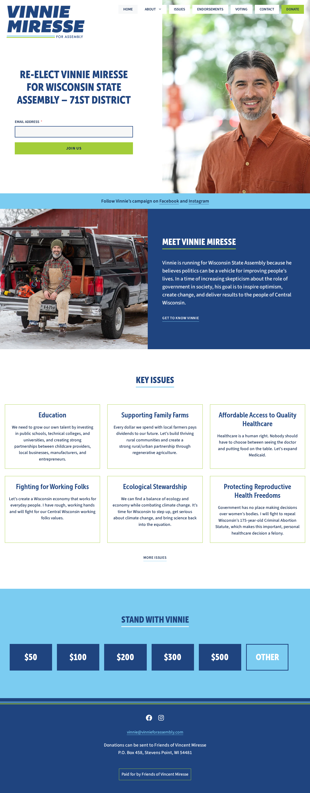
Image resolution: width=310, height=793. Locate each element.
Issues (179, 9)
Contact (267, 9)
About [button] (150, 9)
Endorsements (210, 9)
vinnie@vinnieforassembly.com (155, 732)
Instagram (199, 201)
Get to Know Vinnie (180, 318)
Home (128, 9)
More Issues (154, 557)
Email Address (27, 121)
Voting (241, 9)
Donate (292, 9)
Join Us (74, 148)
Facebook (169, 201)
